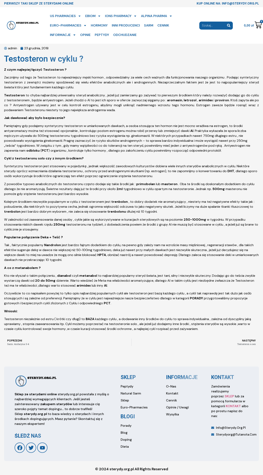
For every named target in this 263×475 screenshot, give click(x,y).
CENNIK (163, 25)
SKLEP (229, 396)
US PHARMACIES (63, 16)
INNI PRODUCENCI (126, 25)
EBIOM (90, 16)
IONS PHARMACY (118, 16)
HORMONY (99, 25)
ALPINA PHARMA (154, 16)
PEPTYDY (102, 35)
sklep (128, 377)
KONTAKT (233, 406)
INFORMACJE (60, 35)
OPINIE (85, 35)
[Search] (229, 26)
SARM (148, 25)
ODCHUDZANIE (125, 35)
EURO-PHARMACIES (65, 25)
